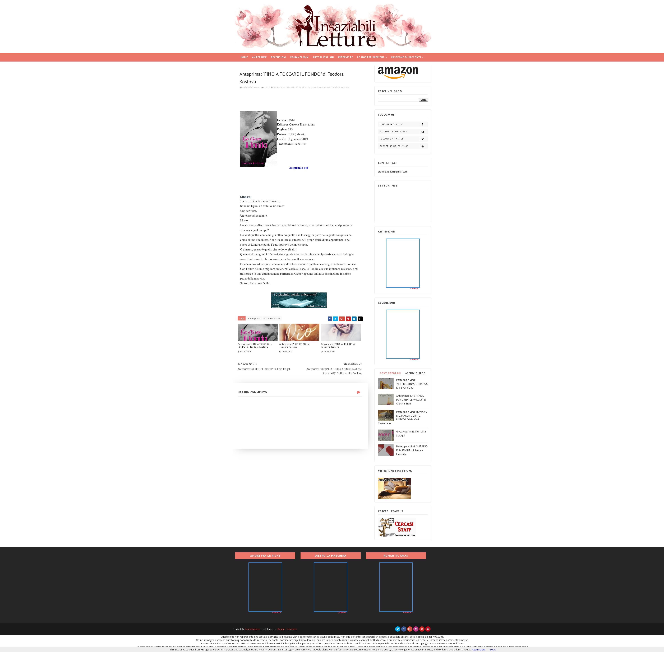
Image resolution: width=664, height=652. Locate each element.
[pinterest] (428, 629)
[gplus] (409, 629)
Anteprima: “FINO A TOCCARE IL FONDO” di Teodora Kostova (254, 345)
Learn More (478, 649)
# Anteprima (254, 318)
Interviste (345, 57)
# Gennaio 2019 (272, 318)
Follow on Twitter (392, 139)
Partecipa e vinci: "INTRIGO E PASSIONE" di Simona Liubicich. (412, 450)
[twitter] (397, 629)
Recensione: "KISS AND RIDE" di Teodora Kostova (338, 345)
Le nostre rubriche (371, 57)
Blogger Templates (287, 629)
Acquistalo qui (298, 167)
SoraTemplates (252, 629)
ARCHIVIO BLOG (415, 373)
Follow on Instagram (394, 131)
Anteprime (259, 57)
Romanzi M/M (299, 57)
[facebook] (403, 629)
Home (244, 57)
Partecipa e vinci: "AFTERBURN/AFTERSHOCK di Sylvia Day (412, 383)
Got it (493, 649)
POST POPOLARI (390, 373)
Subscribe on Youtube (394, 146)
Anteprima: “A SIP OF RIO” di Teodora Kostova (294, 345)
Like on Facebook (391, 124)
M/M (304, 87)
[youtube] (422, 629)
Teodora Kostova (340, 87)
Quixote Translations (319, 87)
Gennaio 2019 (293, 87)
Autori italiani (323, 57)
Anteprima (279, 87)
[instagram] (415, 629)
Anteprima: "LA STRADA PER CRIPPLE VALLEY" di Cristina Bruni (411, 399)
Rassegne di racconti (406, 57)
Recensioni (278, 57)
